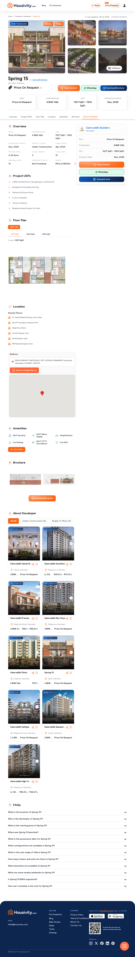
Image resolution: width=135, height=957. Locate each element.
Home (10, 16)
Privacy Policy (76, 914)
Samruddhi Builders (39, 80)
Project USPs (26, 117)
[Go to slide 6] (24, 612)
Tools (51, 929)
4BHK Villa (14, 227)
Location (52, 117)
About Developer (90, 117)
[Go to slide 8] (27, 612)
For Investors (55, 5)
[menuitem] (41, 88)
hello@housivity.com (18, 924)
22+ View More (16, 449)
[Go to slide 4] (25, 557)
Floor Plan (40, 117)
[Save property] (36, 564)
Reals (97, 5)
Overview (13, 117)
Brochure (75, 117)
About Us (74, 922)
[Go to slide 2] (22, 557)
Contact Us (75, 925)
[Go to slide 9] (28, 612)
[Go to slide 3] (24, 557)
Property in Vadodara (22, 16)
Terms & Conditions (79, 918)
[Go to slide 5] (26, 557)
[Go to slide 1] (21, 557)
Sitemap (53, 932)
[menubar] (41, 87)
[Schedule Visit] (124, 946)
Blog (44, 5)
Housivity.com (106, 911)
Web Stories (55, 922)
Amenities (63, 117)
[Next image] (37, 543)
